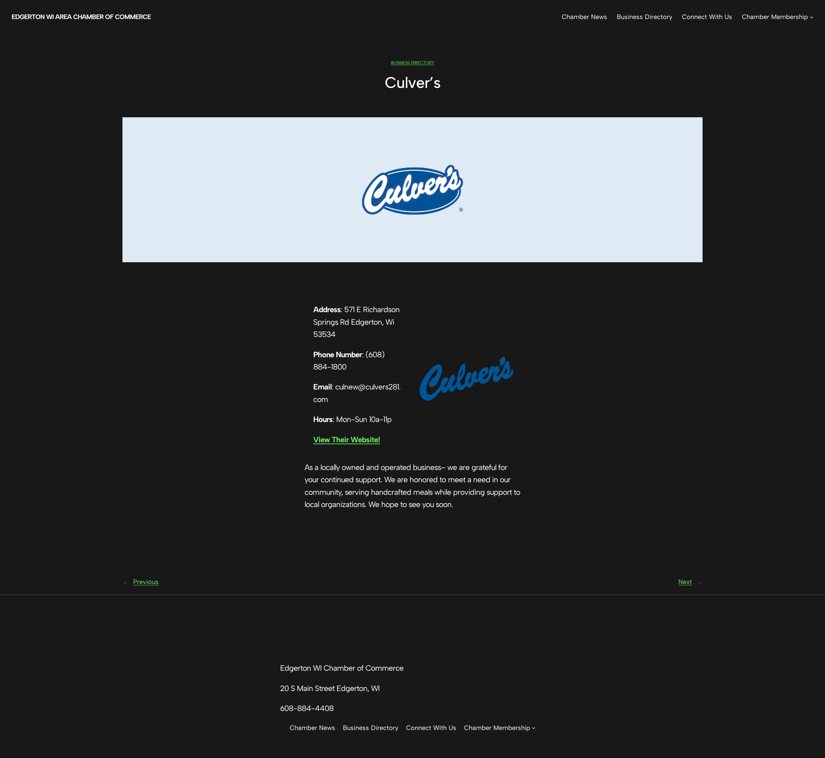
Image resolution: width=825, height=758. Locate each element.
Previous (146, 582)
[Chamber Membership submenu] (811, 17)
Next (685, 582)
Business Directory (412, 62)
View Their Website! (346, 439)
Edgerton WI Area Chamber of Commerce (81, 17)
